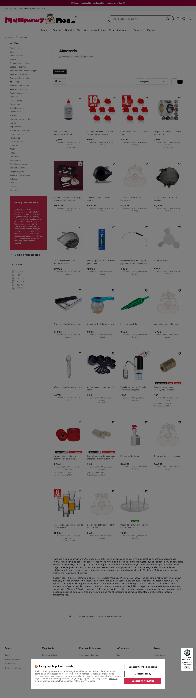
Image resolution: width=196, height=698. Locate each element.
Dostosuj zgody (143, 673)
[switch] (187, 667)
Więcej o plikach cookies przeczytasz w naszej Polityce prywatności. (76, 679)
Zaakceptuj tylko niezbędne (143, 666)
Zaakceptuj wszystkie (143, 680)
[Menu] (191, 649)
